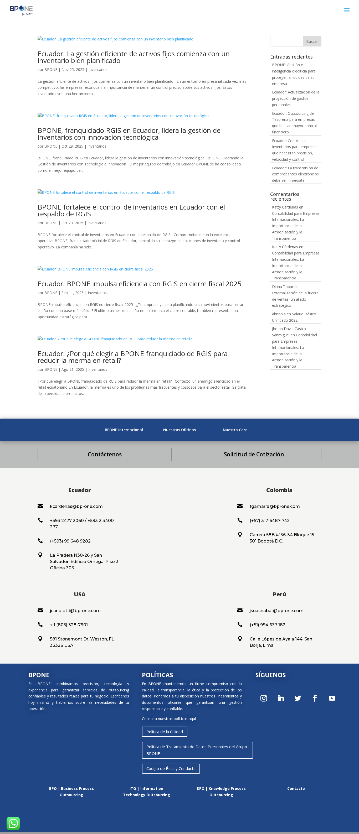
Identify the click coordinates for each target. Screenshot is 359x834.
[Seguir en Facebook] (315, 698)
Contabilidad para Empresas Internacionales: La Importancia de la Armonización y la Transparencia (296, 226)
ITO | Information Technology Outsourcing (146, 791)
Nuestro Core (235, 429)
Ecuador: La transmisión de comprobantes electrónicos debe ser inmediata (295, 174)
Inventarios (98, 69)
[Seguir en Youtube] (332, 698)
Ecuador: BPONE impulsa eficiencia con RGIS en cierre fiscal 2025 (140, 283)
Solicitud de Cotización (254, 454)
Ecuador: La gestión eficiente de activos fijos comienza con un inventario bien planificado (134, 57)
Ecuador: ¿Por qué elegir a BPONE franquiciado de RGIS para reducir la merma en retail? (133, 357)
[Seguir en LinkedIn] (281, 698)
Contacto (296, 788)
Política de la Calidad (164, 731)
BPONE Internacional (124, 429)
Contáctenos (105, 454)
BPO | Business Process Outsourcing (71, 791)
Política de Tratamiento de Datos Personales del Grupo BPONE (196, 750)
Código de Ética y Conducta (171, 768)
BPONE (50, 69)
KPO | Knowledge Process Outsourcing (221, 791)
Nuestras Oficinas (179, 429)
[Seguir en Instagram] (263, 698)
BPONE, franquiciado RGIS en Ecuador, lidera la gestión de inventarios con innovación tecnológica (129, 134)
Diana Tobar (282, 286)
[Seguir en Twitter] (298, 698)
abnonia (279, 313)
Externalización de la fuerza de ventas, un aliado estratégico (295, 299)
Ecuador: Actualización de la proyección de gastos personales (295, 98)
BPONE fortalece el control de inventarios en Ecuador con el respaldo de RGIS (131, 210)
